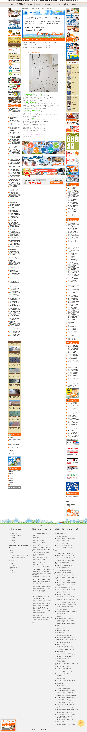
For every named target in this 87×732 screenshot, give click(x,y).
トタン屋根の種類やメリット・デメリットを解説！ (66, 584)
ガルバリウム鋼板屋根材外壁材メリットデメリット (73, 212)
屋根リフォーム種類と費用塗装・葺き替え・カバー (73, 248)
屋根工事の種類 (72, 62)
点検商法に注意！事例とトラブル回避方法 (41, 545)
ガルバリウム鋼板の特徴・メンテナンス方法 (65, 646)
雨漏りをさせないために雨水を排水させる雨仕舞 (14, 232)
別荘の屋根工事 (71, 430)
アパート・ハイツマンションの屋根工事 (72, 428)
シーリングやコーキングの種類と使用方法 (14, 190)
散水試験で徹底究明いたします (39, 554)
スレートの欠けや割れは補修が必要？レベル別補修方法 (67, 582)
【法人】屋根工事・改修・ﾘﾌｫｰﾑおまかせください (73, 433)
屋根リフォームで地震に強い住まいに (40, 557)
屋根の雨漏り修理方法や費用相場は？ (14, 305)
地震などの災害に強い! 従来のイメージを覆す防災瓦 (66, 639)
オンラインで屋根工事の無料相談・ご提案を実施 (73, 346)
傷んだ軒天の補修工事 (61, 661)
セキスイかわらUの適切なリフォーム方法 (64, 545)
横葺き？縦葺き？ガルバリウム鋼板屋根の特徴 (73, 209)
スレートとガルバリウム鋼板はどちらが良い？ (73, 188)
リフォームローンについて (38, 583)
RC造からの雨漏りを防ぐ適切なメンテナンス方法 (14, 309)
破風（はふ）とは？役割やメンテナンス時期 (14, 338)
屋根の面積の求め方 (13, 202)
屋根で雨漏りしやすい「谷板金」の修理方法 (14, 235)
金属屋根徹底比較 (60, 683)
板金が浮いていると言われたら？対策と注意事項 (73, 373)
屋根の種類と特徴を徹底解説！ (13, 109)
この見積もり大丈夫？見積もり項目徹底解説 (72, 358)
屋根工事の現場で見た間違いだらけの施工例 (72, 317)
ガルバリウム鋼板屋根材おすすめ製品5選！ (73, 206)
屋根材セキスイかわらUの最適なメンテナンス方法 (73, 275)
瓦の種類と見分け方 (13, 237)
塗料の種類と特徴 (72, 448)
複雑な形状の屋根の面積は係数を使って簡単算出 (66, 623)
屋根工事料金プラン (37, 537)
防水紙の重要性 (12, 249)
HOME (23, 8)
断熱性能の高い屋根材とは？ (12, 322)
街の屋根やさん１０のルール (15, 535)
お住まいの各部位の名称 (14, 111)
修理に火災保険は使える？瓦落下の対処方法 (73, 302)
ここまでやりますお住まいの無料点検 (65, 4)
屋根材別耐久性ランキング (13, 261)
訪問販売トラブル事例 (72, 367)
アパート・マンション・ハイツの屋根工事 (41, 566)
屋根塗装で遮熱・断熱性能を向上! (72, 326)
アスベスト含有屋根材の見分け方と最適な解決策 (14, 244)
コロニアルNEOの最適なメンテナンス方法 (73, 278)
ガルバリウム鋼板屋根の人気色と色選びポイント (66, 570)
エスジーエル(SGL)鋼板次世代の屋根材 (14, 289)
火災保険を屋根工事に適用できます (39, 559)
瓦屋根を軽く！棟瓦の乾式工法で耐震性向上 (65, 635)
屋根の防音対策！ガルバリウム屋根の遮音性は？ (73, 215)
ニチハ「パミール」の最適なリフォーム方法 (65, 547)
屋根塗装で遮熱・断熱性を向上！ (63, 630)
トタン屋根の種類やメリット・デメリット (72, 260)
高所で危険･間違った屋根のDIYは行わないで (65, 651)
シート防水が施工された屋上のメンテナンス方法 (14, 153)
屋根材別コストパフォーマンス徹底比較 (14, 258)
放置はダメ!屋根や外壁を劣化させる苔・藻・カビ (14, 267)
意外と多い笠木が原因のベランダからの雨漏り (14, 140)
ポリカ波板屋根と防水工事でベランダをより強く (73, 413)
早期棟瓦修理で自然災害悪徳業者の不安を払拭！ (14, 180)
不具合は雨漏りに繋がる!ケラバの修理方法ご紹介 (14, 137)
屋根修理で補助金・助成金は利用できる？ (72, 339)
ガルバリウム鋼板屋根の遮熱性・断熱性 (73, 200)
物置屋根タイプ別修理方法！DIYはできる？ (72, 403)
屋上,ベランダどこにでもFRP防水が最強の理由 (14, 160)
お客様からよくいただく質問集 (62, 543)
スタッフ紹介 (12, 440)
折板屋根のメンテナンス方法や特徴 (63, 585)
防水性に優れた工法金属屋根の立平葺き (13, 193)
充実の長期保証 (13, 540)
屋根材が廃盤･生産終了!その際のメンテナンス (14, 271)
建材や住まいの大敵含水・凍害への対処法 (14, 226)
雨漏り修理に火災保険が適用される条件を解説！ (73, 332)
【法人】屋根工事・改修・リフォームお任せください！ (43, 569)
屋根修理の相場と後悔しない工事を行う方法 (72, 229)
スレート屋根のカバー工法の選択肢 (73, 251)
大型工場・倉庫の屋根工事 (38, 564)
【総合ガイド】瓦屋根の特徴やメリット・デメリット (66, 574)
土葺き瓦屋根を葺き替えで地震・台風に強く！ (14, 176)
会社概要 (74, 4)
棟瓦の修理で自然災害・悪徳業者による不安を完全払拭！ (67, 611)
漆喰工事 (74, 77)
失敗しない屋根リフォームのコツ (72, 226)
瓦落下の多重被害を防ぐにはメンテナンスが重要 (73, 299)
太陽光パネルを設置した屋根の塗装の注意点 (73, 266)
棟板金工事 (74, 97)
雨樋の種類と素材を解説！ (38, 615)
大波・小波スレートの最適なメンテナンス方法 (14, 183)
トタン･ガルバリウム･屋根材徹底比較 (14, 282)
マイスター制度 (13, 542)
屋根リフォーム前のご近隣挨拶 (39, 544)
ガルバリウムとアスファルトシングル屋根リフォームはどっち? (14, 277)
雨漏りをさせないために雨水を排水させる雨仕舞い (66, 707)
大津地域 (11, 478)
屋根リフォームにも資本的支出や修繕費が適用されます (43, 584)
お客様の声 (38, 4)
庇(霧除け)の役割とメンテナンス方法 (13, 186)
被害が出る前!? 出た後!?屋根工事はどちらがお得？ (73, 361)
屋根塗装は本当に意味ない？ (13, 118)
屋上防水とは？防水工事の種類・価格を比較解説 (14, 163)
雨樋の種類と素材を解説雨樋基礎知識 (14, 328)
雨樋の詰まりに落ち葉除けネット (39, 612)
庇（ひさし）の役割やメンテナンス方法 (14, 312)
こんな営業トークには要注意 (72, 364)
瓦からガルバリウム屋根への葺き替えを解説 (73, 194)
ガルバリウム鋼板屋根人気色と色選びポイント (73, 203)
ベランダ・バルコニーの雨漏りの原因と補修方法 (14, 166)
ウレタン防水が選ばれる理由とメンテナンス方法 (14, 150)
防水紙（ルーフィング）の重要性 (63, 673)
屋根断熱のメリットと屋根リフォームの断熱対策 (14, 325)
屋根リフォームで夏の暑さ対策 (39, 562)
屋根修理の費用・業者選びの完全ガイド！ (14, 114)
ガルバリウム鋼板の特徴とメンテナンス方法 (14, 292)
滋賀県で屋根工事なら (14, 444)
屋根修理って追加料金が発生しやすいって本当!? (73, 376)
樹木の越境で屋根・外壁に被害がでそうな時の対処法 (73, 379)
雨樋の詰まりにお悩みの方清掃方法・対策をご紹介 (73, 416)
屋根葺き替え (75, 67)
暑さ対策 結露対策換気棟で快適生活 (13, 223)
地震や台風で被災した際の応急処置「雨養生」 (14, 196)
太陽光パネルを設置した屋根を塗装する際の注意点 (42, 617)
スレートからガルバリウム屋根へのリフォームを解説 (73, 191)
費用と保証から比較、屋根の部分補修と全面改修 (73, 235)
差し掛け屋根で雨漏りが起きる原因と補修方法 (65, 706)
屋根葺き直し (75, 92)
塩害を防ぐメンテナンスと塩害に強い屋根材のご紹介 (66, 695)
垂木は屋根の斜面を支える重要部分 (39, 590)
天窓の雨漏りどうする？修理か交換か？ (14, 319)
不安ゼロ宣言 (12, 537)
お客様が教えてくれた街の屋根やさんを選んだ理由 (19, 555)
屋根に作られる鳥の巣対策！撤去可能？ (73, 422)
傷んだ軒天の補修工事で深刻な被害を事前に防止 (14, 143)
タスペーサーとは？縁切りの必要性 (13, 147)
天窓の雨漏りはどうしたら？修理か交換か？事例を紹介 (67, 596)
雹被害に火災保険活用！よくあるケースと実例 (73, 336)
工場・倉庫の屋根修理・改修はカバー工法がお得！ (73, 409)
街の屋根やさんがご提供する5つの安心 (21, 4)
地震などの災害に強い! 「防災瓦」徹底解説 (72, 314)
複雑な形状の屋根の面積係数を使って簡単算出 (14, 205)
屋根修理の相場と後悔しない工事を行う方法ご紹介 (42, 576)
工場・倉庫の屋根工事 (72, 424)
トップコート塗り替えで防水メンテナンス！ (14, 335)
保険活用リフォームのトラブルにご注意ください (73, 383)
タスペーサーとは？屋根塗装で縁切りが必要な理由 (66, 602)
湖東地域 (11, 482)
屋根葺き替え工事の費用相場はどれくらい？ (73, 232)
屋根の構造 (11, 130)
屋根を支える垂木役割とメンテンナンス (14, 302)
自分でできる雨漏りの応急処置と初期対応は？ (73, 329)
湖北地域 (11, 484)
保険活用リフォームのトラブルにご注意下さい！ (66, 692)
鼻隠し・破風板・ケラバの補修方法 (14, 133)
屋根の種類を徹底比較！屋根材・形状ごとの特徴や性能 (67, 575)
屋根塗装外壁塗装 (74, 103)
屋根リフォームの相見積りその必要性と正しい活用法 (73, 349)
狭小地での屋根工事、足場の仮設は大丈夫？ (65, 553)
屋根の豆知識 (12, 254)
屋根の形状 (11, 207)
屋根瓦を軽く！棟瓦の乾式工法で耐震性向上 (72, 308)
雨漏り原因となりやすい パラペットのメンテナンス (42, 596)
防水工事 (74, 87)
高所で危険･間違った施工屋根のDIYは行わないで (14, 299)
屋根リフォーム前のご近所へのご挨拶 (72, 352)
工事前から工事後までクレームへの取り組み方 (73, 355)
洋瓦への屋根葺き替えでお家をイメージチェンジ (14, 274)
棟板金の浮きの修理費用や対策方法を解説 (14, 128)
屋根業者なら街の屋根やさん (15, 567)
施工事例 (30, 4)
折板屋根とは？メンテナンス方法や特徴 (73, 263)
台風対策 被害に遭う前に (37, 555)
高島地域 (11, 480)
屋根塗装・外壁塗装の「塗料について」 (64, 540)
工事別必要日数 (71, 286)
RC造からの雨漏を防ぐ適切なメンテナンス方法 (65, 649)
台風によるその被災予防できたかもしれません (73, 296)
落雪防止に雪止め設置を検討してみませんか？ (42, 603)
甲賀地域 (11, 473)
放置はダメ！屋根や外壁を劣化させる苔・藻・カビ (66, 697)
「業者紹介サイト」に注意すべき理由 (72, 386)
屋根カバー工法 (75, 72)
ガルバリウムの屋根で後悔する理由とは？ (14, 286)
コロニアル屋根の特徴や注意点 (71, 257)
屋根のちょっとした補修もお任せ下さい (40, 542)
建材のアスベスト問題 (14, 246)
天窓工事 (74, 108)
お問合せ (11, 450)
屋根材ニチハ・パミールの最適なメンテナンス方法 (73, 272)
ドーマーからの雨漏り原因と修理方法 (14, 315)
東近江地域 (11, 476)
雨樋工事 (74, 82)
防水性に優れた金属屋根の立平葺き (63, 688)
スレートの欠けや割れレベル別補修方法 (72, 254)
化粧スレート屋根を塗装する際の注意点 (72, 269)
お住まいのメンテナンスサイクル (63, 666)
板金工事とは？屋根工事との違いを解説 (14, 124)
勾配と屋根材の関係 (13, 229)
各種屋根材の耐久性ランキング (62, 678)
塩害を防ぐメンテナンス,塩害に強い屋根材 (14, 264)
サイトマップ (12, 453)
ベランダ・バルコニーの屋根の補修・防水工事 (42, 561)
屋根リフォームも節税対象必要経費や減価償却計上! (73, 436)
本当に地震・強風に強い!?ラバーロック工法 (65, 702)
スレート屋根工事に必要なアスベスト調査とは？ (14, 332)
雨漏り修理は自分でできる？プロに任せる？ (14, 121)
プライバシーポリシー (14, 447)
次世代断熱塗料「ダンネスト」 (71, 323)
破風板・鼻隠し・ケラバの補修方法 (63, 594)
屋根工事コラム (29, 8)
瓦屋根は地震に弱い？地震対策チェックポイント (73, 311)
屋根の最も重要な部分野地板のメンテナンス (14, 252)
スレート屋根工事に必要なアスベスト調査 (64, 642)
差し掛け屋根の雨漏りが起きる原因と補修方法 (14, 217)
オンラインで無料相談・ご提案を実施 (40, 533)
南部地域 (11, 471)
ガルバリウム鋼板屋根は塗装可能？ (73, 197)
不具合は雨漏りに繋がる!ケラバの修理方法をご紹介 (66, 604)
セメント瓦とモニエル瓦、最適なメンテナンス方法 (66, 589)
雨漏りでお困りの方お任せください (39, 540)
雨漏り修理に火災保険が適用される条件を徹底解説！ (66, 724)
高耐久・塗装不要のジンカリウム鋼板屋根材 (14, 295)
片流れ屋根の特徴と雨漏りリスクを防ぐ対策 (14, 211)
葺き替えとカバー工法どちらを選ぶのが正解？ (73, 241)
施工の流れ (47, 4)
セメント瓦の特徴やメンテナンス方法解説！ (14, 170)
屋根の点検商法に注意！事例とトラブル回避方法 (73, 370)
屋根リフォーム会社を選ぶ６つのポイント (73, 290)
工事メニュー (57, 4)
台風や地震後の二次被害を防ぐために (73, 305)
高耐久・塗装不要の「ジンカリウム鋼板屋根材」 (66, 647)
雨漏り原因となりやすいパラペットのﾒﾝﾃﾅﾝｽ (14, 156)
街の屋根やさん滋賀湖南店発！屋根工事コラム (18, 557)
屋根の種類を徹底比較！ (70, 244)
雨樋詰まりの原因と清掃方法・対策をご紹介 (41, 610)
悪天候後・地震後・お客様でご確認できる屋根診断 (66, 538)
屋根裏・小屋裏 (12, 220)
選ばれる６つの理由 (13, 533)
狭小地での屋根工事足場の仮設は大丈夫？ (72, 281)
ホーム (12, 4)
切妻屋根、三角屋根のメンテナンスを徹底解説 (14, 214)
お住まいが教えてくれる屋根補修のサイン (73, 238)
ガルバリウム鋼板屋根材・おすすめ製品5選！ (65, 558)
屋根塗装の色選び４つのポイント (71, 320)
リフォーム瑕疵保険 (13, 538)
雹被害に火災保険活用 (61, 721)
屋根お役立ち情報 (71, 292)
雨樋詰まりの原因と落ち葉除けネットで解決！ (73, 419)
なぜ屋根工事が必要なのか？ (73, 223)
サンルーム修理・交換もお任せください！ (73, 406)
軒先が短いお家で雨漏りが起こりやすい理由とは (14, 241)
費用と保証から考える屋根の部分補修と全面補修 (42, 586)
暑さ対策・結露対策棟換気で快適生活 (64, 627)
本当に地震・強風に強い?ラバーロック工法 (14, 199)
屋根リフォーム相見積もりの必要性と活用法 (41, 579)
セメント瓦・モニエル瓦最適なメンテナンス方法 (14, 173)
